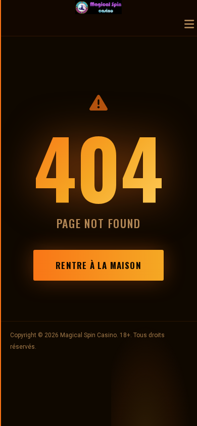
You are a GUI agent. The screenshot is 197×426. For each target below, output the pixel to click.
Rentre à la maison (98, 265)
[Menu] (189, 25)
